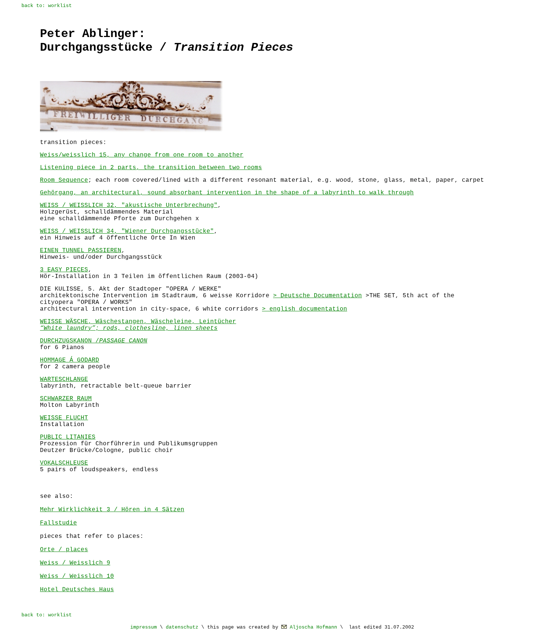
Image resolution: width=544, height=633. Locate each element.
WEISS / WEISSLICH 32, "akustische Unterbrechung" (129, 205)
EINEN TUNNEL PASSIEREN (80, 250)
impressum (143, 627)
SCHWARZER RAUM (66, 398)
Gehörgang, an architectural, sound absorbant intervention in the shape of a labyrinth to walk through (227, 193)
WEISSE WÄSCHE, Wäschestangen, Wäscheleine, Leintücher (138, 325)
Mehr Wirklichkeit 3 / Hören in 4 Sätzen (112, 509)
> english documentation (304, 309)
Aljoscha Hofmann (313, 627)
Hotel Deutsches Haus (77, 589)
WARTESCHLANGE (64, 379)
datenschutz (182, 627)
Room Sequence (64, 180)
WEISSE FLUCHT (64, 418)
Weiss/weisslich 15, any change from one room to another (142, 155)
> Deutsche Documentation (317, 295)
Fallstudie (58, 523)
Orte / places (64, 549)
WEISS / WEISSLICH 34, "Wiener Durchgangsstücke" (127, 231)
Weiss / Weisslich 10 (77, 576)
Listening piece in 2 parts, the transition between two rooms (151, 167)
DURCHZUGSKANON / (93, 341)
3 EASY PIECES (64, 270)
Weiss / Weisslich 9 (75, 563)
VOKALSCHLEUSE (64, 463)
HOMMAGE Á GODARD (69, 360)
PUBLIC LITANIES (67, 437)
